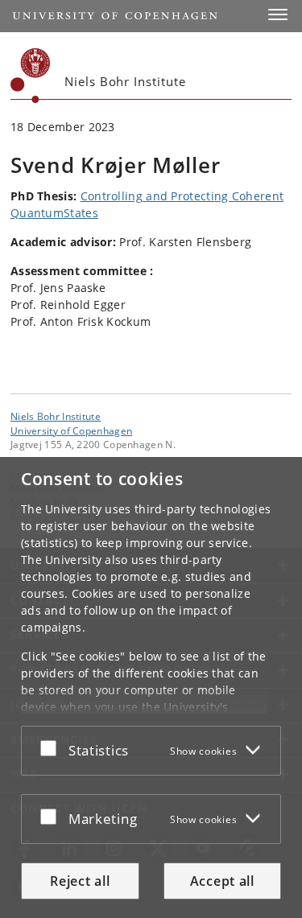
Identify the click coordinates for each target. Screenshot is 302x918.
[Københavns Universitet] (30, 75)
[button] (278, 14)
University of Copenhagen (71, 430)
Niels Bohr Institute (55, 416)
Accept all (222, 881)
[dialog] (151, 687)
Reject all (80, 881)
